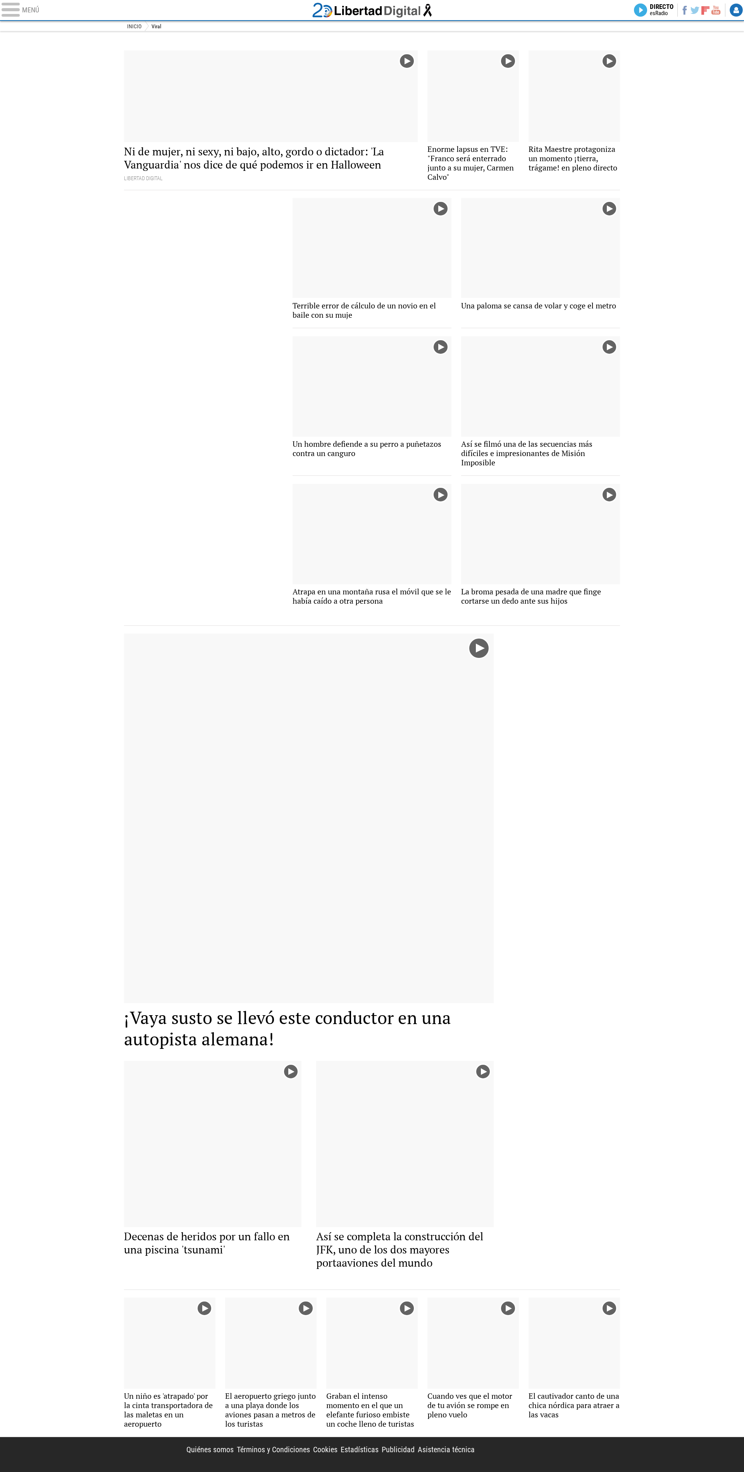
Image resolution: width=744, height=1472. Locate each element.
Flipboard (705, 10)
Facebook (684, 10)
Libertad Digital (372, 10)
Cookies (325, 1449)
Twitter (695, 10)
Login (736, 10)
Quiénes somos (210, 1449)
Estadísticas (360, 1449)
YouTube (716, 10)
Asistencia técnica (446, 1449)
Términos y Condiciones (273, 1449)
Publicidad (398, 1449)
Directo (661, 10)
